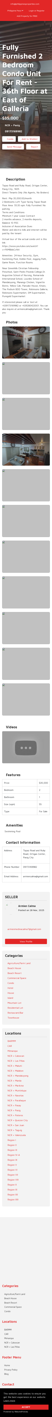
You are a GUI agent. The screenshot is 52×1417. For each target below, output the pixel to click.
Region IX (12, 1160)
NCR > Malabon (15, 1070)
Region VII (12, 1174)
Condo (9, 139)
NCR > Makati (14, 1065)
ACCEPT (26, 1407)
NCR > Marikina (15, 1085)
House (10, 993)
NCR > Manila (14, 1080)
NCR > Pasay (14, 1105)
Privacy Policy (10, 1369)
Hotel (10, 988)
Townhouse (13, 1017)
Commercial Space (16, 978)
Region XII (12, 1194)
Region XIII (12, 1199)
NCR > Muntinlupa (16, 1090)
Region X (12, 1184)
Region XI (12, 1189)
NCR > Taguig (14, 1130)
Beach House (14, 968)
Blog (6, 1374)
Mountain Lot (14, 1002)
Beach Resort (14, 973)
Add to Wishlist (29, 139)
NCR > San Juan (15, 1125)
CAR (9, 1046)
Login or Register (36, 10)
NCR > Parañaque (16, 1100)
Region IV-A (13, 1155)
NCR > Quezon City (17, 1120)
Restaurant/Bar (15, 1012)
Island (10, 998)
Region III (12, 1150)
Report (34, 146)
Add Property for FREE (26, 16)
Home (7, 1365)
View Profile (26, 941)
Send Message (14, 146)
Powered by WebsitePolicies (15, 1412)
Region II (11, 1145)
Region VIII (12, 1179)
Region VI (12, 1169)
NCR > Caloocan (15, 1056)
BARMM (11, 1041)
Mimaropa (12, 1051)
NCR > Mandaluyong (17, 1075)
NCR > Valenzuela (16, 1135)
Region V (12, 1164)
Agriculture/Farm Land (18, 963)
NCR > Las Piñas (16, 1060)
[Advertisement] (26, 1244)
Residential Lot (15, 1007)
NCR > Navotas (15, 1095)
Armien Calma (27, 906)
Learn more (9, 1400)
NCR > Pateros (15, 1115)
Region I (11, 1140)
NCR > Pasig (14, 1110)
